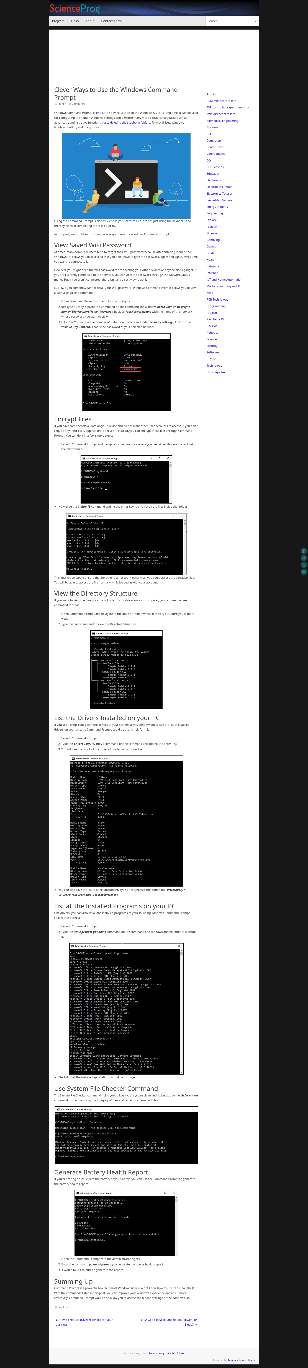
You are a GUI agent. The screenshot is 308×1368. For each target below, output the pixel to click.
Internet (212, 273)
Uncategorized (217, 372)
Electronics (214, 180)
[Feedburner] (304, 565)
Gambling (213, 240)
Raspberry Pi (215, 319)
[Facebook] (304, 551)
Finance (212, 233)
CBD (209, 134)
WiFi (127, 252)
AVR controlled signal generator (228, 107)
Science (212, 339)
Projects (212, 313)
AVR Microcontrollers (221, 114)
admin (62, 103)
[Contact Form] (304, 572)
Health (211, 260)
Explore (212, 220)
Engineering (215, 213)
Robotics (212, 333)
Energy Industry (217, 207)
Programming (216, 306)
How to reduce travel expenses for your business (84, 1322)
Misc (210, 293)
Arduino (212, 94)
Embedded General (220, 200)
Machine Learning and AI (223, 286)
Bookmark (64, 1307)
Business (213, 127)
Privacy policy (157, 1353)
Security (212, 346)
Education (213, 174)
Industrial (213, 266)
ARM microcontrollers (221, 101)
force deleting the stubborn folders (126, 122)
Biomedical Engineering (222, 121)
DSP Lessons (215, 167)
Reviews (212, 326)
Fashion (212, 227)
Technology (214, 366)
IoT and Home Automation (224, 280)
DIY (209, 160)
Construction (215, 147)
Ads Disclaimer (175, 1353)
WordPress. (249, 1360)
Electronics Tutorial (219, 194)
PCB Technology (217, 299)
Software (213, 352)
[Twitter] (304, 558)
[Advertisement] (154, 54)
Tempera (233, 1360)
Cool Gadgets (216, 154)
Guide (211, 253)
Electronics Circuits (219, 187)
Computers (78, 103)
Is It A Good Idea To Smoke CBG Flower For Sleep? (168, 1322)
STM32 (211, 359)
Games (211, 246)
